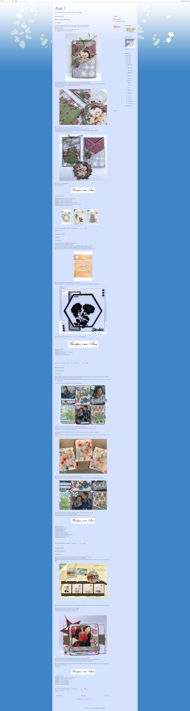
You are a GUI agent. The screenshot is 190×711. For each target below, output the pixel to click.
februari (129, 101)
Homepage (83, 695)
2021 (128, 55)
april (129, 97)
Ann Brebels (118, 19)
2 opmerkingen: (74, 228)
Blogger (103, 708)
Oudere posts (107, 695)
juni (129, 80)
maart (129, 99)
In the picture (60, 551)
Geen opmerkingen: (75, 363)
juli (128, 78)
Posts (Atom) (86, 699)
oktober (129, 70)
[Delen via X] (83, 228)
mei (129, 96)
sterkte (57, 237)
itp (58, 690)
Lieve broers (59, 371)
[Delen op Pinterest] (86, 228)
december (130, 64)
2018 (128, 61)
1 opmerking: (74, 543)
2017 (128, 63)
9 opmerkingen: (74, 688)
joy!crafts (60, 230)
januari (129, 103)
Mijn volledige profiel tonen (119, 21)
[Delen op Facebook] (84, 228)
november (130, 67)
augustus (130, 75)
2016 (128, 105)
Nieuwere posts (59, 695)
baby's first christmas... (63, 19)
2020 (128, 57)
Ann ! (60, 8)
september (130, 72)
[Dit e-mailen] (80, 228)
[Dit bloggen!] (82, 228)
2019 (128, 59)
